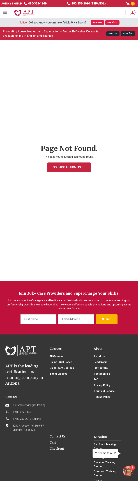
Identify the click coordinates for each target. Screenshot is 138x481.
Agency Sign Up (11, 4)
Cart (53, 442)
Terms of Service (104, 391)
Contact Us (58, 436)
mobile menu (5, 12)
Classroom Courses (62, 368)
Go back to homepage (69, 167)
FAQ (96, 379)
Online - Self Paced (61, 362)
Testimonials (102, 374)
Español (112, 22)
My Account (131, 12)
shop (133, 4)
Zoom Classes (58, 374)
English (97, 22)
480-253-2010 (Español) (88, 3)
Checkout (57, 448)
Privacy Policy (102, 385)
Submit (106, 319)
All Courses (56, 356)
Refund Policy (102, 397)
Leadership (100, 362)
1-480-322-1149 (22, 412)
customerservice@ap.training (29, 405)
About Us (99, 356)
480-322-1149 (37, 3)
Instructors (101, 368)
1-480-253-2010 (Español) (27, 419)
